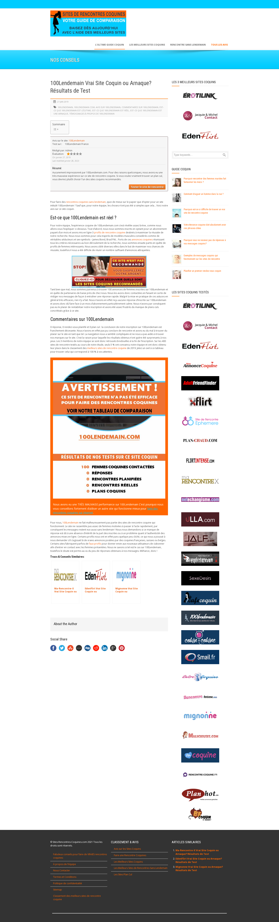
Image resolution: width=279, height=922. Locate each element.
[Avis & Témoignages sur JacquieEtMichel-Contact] (200, 326)
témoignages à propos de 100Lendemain (91, 113)
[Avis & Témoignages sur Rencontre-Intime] (200, 696)
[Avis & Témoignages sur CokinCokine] (200, 637)
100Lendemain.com (84, 107)
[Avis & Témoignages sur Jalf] (200, 539)
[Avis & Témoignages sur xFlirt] (200, 401)
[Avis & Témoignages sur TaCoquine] (200, 755)
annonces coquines (142, 239)
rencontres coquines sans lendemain (86, 202)
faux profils (95, 543)
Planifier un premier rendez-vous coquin (202, 271)
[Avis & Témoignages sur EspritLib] (200, 559)
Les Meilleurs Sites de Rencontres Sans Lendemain (140, 868)
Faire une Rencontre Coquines (130, 855)
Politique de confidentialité (67, 883)
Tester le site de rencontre (147, 187)
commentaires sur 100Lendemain (140, 107)
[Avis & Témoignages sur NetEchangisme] (200, 500)
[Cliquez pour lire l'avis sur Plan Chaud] (200, 440)
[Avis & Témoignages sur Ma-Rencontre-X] (200, 480)
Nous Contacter (61, 870)
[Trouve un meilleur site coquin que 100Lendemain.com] (109, 272)
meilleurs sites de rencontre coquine (106, 348)
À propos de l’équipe (64, 864)
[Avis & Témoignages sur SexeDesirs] (200, 578)
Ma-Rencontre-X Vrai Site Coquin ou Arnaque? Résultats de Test (197, 852)
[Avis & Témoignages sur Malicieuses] (200, 736)
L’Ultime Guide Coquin (109, 44)
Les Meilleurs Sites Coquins (128, 861)
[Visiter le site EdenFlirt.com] (200, 135)
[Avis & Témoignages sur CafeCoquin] (200, 598)
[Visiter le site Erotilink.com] (200, 96)
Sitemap (57, 889)
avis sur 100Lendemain (108, 107)
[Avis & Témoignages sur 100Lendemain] (200, 618)
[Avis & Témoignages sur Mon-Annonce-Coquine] (200, 365)
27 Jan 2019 (63, 101)
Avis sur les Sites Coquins (127, 848)
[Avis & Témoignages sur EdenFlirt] (200, 345)
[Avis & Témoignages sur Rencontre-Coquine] (200, 775)
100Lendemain (65, 107)
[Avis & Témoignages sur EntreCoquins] (200, 676)
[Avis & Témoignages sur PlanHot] (200, 795)
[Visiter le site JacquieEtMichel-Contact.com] (200, 116)
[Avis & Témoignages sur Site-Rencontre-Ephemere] (200, 421)
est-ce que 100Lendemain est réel (110, 110)
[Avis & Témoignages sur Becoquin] (200, 814)
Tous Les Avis (219, 44)
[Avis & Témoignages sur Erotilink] (200, 306)
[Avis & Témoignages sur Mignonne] (200, 716)
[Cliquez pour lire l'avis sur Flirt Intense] (200, 460)
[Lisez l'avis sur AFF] (200, 383)
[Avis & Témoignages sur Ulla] (200, 519)
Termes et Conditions (64, 877)
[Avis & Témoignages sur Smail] (200, 657)
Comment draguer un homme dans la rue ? (203, 194)
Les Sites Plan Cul (123, 874)
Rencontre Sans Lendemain (188, 44)
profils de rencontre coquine (109, 232)
